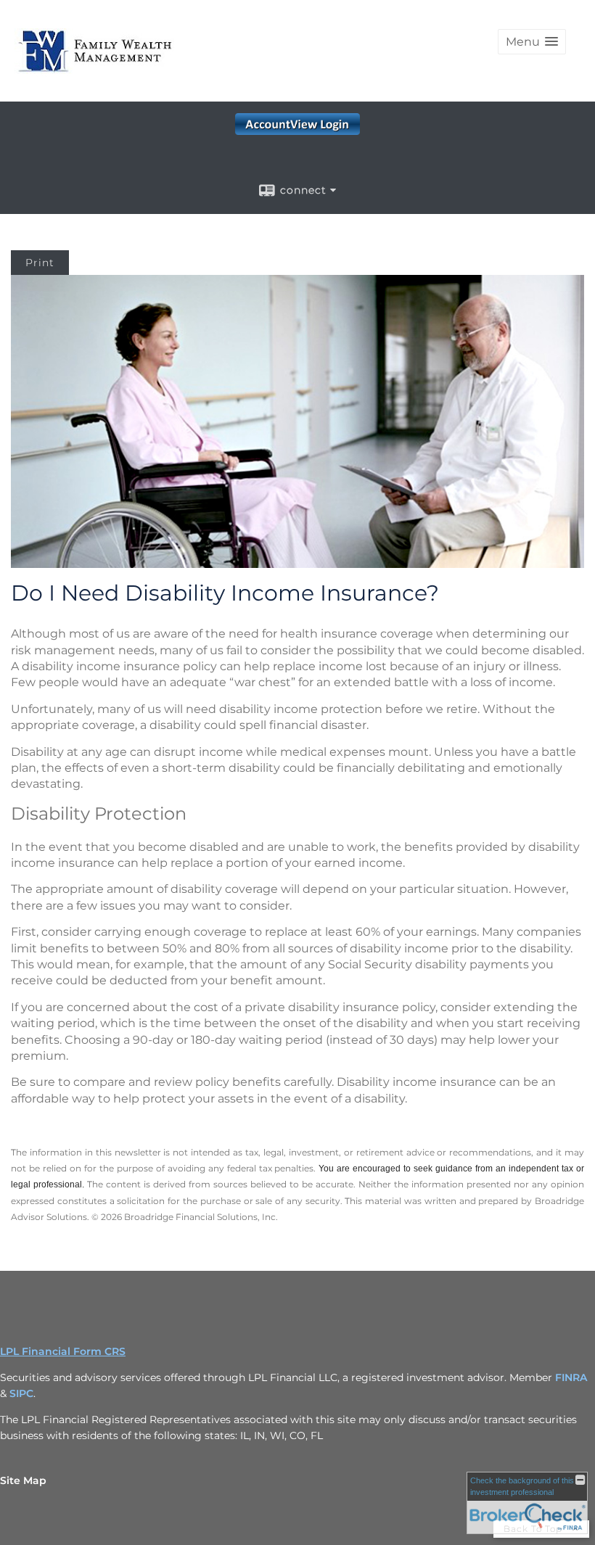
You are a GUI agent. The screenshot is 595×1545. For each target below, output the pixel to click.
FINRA (571, 1377)
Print (39, 262)
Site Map (23, 1480)
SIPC (21, 1393)
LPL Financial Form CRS (63, 1351)
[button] (532, 41)
